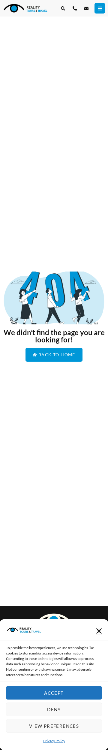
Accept (54, 693)
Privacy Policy (54, 741)
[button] (99, 631)
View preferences (54, 726)
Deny (54, 709)
